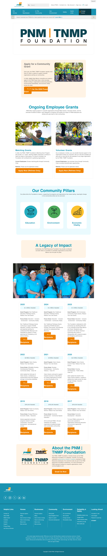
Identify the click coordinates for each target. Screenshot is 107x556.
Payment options (24, 513)
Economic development (54, 520)
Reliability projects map (82, 515)
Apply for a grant (52, 517)
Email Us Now (60, 471)
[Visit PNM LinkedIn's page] (24, 497)
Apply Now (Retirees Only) (29, 170)
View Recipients (24, 340)
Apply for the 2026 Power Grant (36, 90)
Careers (5, 522)
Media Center (7, 517)
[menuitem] (16, 12)
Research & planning (96, 517)
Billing (21, 515)
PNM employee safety (82, 519)
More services (23, 524)
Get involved (66, 515)
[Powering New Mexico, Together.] (19, 4)
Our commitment (67, 513)
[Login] (83, 5)
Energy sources (66, 517)
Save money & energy (25, 517)
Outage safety (80, 517)
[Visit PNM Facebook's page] (6, 497)
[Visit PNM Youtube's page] (20, 497)
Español (93, 1)
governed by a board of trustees (66, 459)
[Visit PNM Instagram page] (10, 497)
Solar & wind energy (25, 520)
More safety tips (80, 523)
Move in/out (23, 522)
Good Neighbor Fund (53, 515)
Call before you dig (81, 521)
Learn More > (58, 17)
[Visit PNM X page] (15, 497)
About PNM (6, 515)
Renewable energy (67, 520)
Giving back (51, 513)
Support (5, 524)
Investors (6, 520)
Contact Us (6, 513)
